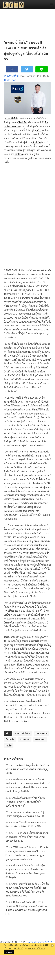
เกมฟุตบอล (14, 126)
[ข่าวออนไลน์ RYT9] (12, 4)
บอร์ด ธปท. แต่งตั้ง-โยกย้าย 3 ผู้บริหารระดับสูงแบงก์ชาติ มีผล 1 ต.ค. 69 (25, 814)
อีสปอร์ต (22, 122)
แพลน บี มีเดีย (11, 118)
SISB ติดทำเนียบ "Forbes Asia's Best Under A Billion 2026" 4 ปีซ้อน (26, 824)
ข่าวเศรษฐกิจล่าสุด (14, 758)
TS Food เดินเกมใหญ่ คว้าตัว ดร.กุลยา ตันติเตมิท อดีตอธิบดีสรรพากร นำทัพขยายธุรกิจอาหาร (27, 836)
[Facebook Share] (12, 69)
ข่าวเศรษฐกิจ (11, 75)
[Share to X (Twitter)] (27, 69)
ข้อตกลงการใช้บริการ (36, 948)
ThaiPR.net (10, 79)
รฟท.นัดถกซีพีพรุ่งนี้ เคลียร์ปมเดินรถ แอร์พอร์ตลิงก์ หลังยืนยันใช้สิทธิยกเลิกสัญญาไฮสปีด (28, 769)
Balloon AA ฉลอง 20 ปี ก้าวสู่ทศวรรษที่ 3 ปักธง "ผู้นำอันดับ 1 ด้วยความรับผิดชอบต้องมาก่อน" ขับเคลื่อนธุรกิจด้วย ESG (26, 907)
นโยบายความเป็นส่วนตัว (13, 948)
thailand (40, 739)
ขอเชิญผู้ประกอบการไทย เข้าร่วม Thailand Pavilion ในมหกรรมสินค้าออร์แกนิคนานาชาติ (25, 801)
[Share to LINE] (41, 69)
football (25, 739)
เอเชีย (38, 130)
